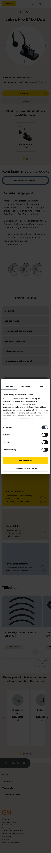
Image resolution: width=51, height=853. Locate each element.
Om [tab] (41, 386)
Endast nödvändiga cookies (25, 468)
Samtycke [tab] (9, 386)
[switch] (45, 435)
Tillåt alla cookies (25, 460)
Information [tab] (25, 386)
